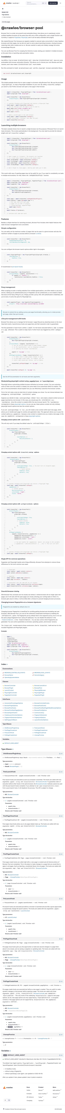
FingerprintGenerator (40, 715)
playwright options (20, 404)
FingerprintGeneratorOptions (13, 717)
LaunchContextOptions (41, 720)
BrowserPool (38, 688)
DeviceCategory (39, 675)
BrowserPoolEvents (40, 705)
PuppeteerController (11, 695)
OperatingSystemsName (12, 677)
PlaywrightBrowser (40, 690)
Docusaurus (56, 1093)
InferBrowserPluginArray (12, 728)
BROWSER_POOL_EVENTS (42, 672)
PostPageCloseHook (11, 730)
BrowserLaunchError (40, 685)
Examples (29, 1093)
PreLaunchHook (9, 732)
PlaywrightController (11, 692)
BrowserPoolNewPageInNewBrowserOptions (47, 708)
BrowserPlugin (9, 688)
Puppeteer (17, 37)
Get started (53, 3)
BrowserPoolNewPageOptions (14, 710)
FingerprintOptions (40, 717)
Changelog (29, 1100)
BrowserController (10, 685)
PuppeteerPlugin (39, 695)
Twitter (40, 1097)
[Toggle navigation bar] (60, 3)
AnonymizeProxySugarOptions (14, 703)
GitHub (54, 1097)
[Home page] (2, 9)
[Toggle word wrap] (58, 180)
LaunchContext (9, 690)
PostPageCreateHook (40, 730)
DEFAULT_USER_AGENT (12, 743)
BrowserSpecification (11, 712)
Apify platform (56, 1090)
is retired (38, 233)
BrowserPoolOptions (40, 710)
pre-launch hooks (17, 266)
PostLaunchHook (39, 728)
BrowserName (9, 675)
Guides (28, 1090)
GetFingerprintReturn (11, 720)
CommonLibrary (39, 712)
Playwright (24, 37)
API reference (30, 1097)
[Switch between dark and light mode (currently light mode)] (7, 1100)
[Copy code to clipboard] (61, 73)
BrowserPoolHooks (10, 708)
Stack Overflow (42, 1093)
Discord (40, 1090)
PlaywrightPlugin (39, 692)
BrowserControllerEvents (41, 703)
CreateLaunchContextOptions (13, 715)
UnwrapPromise (39, 735)
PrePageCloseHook (40, 732)
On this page (6, 22)
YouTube (40, 1100)
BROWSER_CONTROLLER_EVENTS (15, 672)
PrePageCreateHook (11, 735)
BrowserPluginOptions (11, 705)
